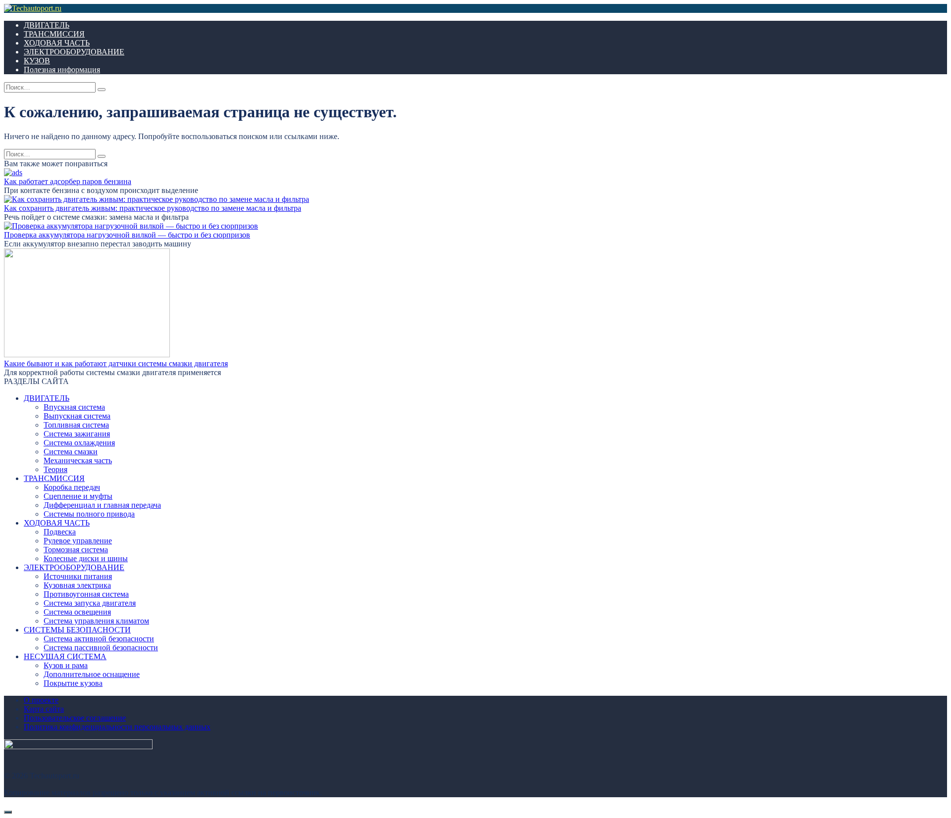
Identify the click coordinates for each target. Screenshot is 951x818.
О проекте (41, 700)
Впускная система (74, 407)
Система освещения (77, 612)
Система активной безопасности (99, 638)
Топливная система (76, 425)
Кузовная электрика (77, 585)
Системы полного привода (89, 514)
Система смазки (71, 451)
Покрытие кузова (73, 683)
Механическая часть (78, 460)
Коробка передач (72, 487)
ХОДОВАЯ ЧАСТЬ (57, 43)
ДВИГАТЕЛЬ (46, 25)
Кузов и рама (66, 665)
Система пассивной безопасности (101, 647)
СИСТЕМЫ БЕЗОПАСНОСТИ (77, 630)
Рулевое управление (78, 540)
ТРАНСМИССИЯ (54, 34)
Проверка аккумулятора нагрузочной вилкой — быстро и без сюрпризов (127, 235)
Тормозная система (76, 549)
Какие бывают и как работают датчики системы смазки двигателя (116, 363)
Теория (55, 469)
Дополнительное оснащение (92, 674)
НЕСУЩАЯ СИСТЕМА (65, 656)
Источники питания (78, 576)
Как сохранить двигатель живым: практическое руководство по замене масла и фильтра (152, 208)
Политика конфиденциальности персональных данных (117, 726)
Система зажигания (77, 434)
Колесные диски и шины (86, 558)
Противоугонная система (86, 594)
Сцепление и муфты (78, 496)
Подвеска (60, 532)
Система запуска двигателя (90, 603)
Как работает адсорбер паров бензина (67, 181)
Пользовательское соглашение (75, 718)
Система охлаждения (79, 442)
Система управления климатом (96, 621)
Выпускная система (77, 416)
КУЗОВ (37, 60)
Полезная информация (62, 69)
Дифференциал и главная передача (102, 505)
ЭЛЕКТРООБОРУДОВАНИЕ (74, 52)
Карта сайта (44, 709)
